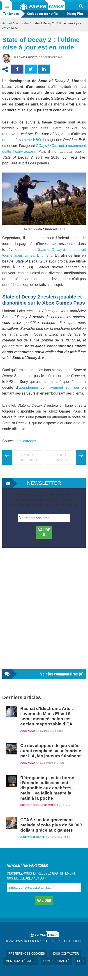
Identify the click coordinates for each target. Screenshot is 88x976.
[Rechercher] (81, 6)
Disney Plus (75, 14)
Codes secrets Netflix (42, 14)
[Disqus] (44, 613)
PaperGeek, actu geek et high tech (42, 5)
